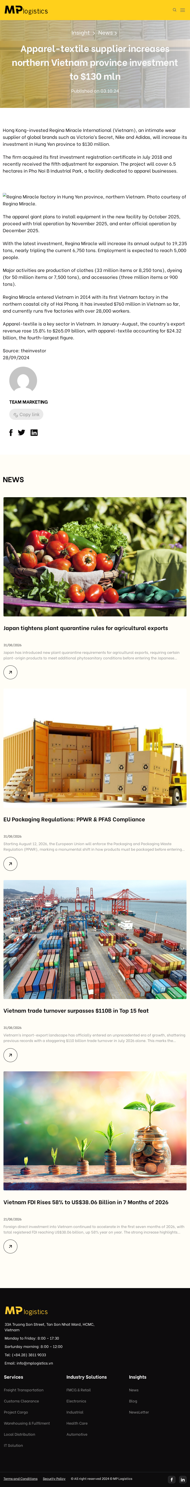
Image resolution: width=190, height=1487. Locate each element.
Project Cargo (16, 1411)
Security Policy (54, 1478)
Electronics (76, 1400)
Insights (137, 1376)
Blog (133, 1400)
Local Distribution (19, 1434)
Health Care (77, 1423)
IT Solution (13, 1445)
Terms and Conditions (20, 1478)
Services (13, 1376)
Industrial (74, 1411)
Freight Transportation (24, 1389)
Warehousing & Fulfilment (27, 1423)
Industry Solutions (86, 1376)
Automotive (76, 1434)
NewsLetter (139, 1411)
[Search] (174, 10)
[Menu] (182, 10)
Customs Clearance (21, 1400)
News (134, 1389)
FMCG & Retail (78, 1389)
